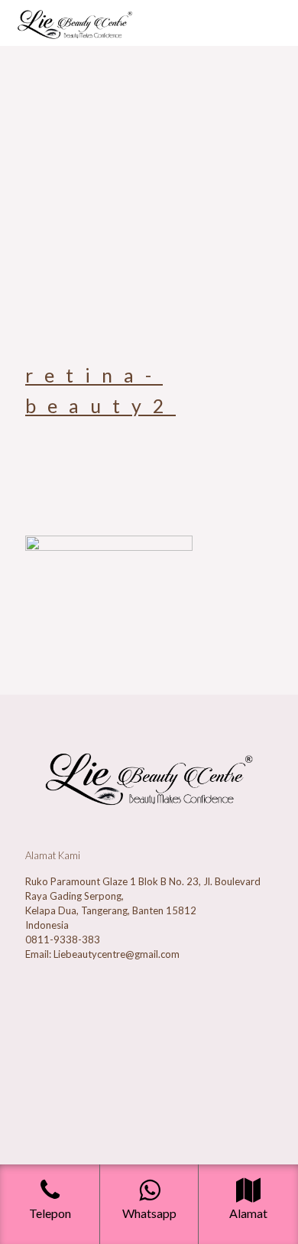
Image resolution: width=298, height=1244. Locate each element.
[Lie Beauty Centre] (74, 23)
